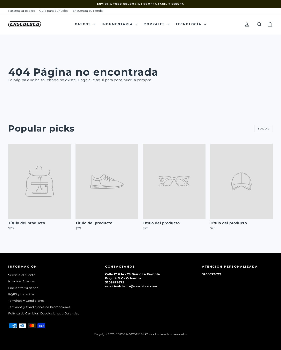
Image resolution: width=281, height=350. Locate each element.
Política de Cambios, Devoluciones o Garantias (43, 313)
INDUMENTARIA (118, 24)
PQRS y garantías (21, 294)
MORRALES (155, 24)
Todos (263, 128)
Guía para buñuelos (54, 11)
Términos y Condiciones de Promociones (39, 307)
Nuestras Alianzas (21, 281)
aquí (100, 80)
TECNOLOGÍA (189, 24)
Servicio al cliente (21, 275)
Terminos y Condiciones (26, 301)
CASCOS (83, 24)
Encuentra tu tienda (88, 11)
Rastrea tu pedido (21, 11)
